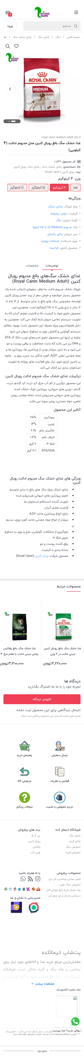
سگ (58, 37)
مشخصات (32, 265)
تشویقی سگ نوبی (70, 884)
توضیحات (51, 265)
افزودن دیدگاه (42, 699)
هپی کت (35, 852)
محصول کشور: (68, 248)
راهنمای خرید (24, 755)
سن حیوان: (71, 234)
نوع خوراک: (71, 206)
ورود (10, 26)
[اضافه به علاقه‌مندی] (16, 46)
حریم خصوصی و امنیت (59, 806)
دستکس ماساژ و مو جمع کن (64, 896)
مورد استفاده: (69, 241)
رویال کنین (42, 556)
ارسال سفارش (59, 755)
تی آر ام (35, 835)
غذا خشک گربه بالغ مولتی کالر (63, 890)
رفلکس (36, 847)
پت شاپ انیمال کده (37, 1031)
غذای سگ (43, 37)
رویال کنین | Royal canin (60, 172)
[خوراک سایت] (30, 879)
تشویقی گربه (73, 852)
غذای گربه (75, 841)
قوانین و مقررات (59, 780)
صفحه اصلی (73, 37)
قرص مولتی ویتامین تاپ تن (65, 879)
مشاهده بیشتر (44, 983)
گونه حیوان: (70, 220)
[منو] (76, 12)
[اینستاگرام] (37, 879)
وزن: (77, 178)
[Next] (10, 89)
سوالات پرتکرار (24, 806)
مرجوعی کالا (24, 780)
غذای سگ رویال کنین (26, 166)
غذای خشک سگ (22, 37)
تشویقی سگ (73, 847)
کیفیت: (73, 213)
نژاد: (75, 227)
